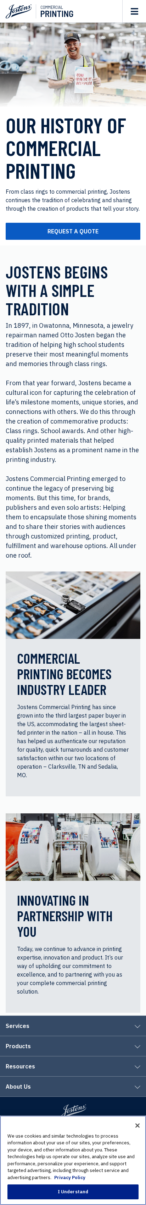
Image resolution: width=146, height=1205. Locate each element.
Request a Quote (73, 231)
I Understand (73, 1192)
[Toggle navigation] (134, 11)
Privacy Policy (69, 1177)
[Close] (137, 1125)
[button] (73, 1026)
